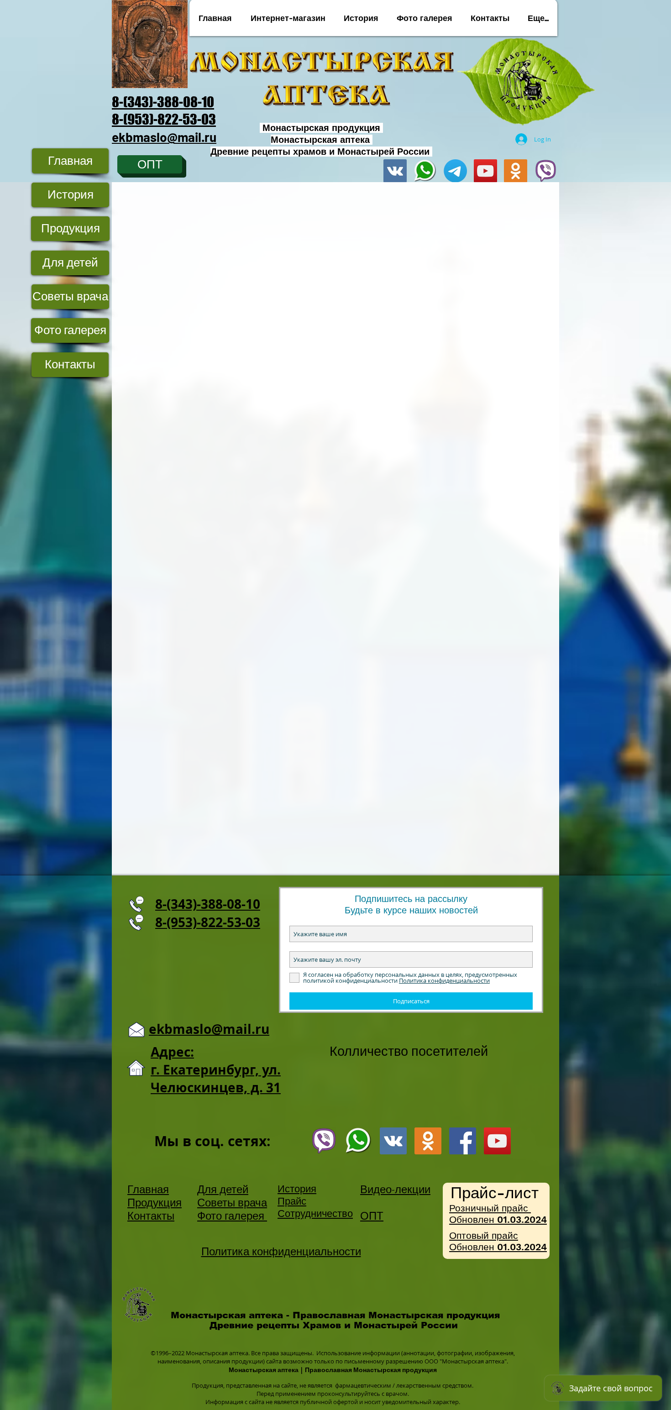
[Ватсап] (358, 1140)
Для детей (222, 1189)
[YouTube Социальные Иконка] (497, 1140)
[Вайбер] (323, 1140)
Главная (148, 1189)
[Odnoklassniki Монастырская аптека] (515, 171)
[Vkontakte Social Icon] (393, 1140)
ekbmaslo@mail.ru (164, 137)
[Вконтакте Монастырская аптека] (395, 171)
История (297, 1189)
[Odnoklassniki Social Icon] (427, 1140)
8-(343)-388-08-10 (163, 102)
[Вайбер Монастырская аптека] (545, 171)
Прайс (292, 1201)
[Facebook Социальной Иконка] (462, 1140)
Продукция (154, 1202)
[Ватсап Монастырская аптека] (425, 171)
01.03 (509, 1219)
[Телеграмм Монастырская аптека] (455, 171)
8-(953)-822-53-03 (164, 119)
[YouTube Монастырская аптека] (485, 171)
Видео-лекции (395, 1189)
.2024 (534, 1219)
